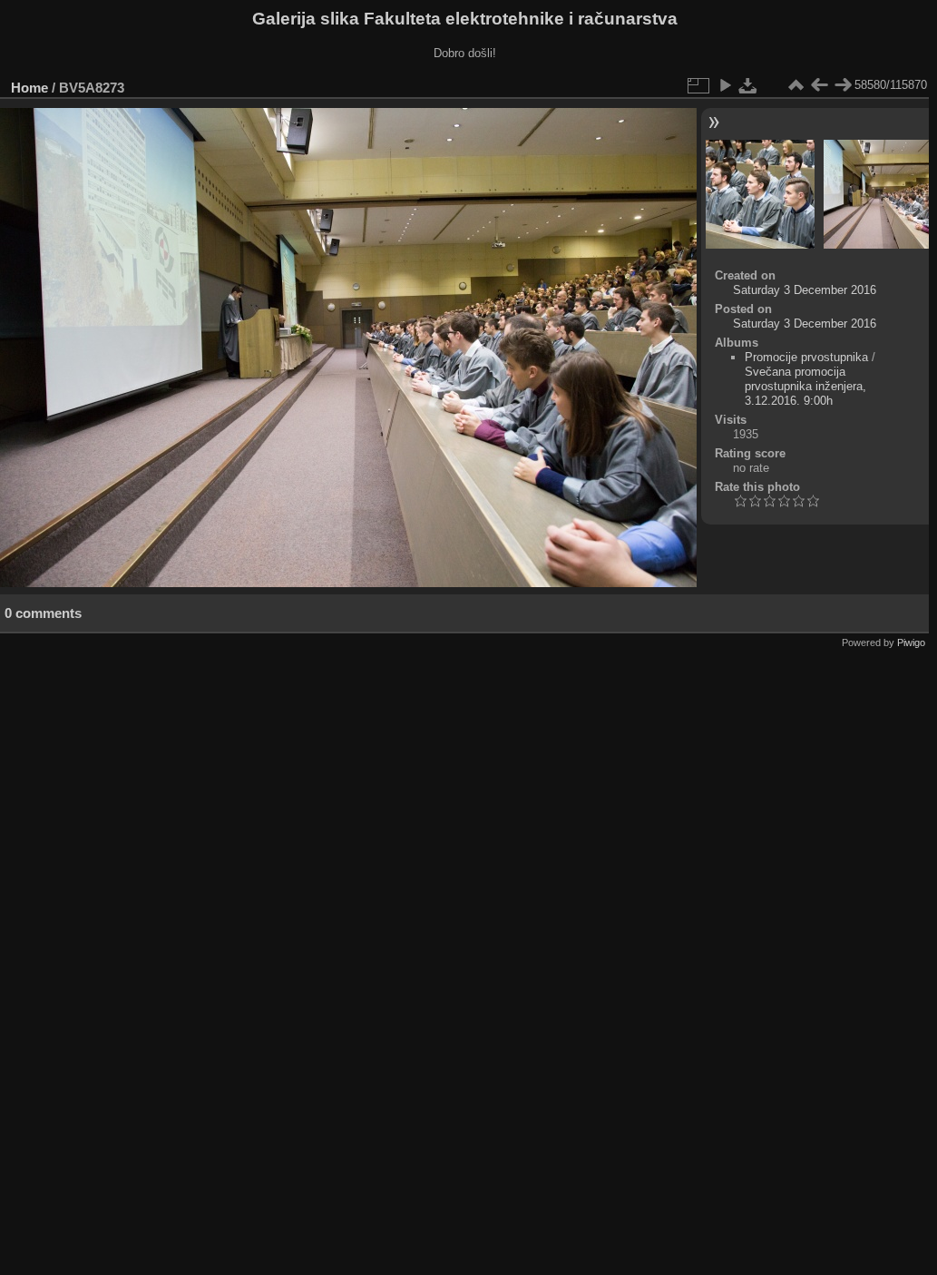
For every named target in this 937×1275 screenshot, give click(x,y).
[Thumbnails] (795, 85)
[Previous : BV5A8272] (819, 85)
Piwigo (911, 642)
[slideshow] (725, 85)
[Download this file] (748, 85)
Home (29, 87)
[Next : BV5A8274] (842, 85)
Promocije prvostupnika (806, 357)
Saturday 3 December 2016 (804, 290)
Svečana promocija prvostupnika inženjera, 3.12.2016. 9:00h (805, 386)
